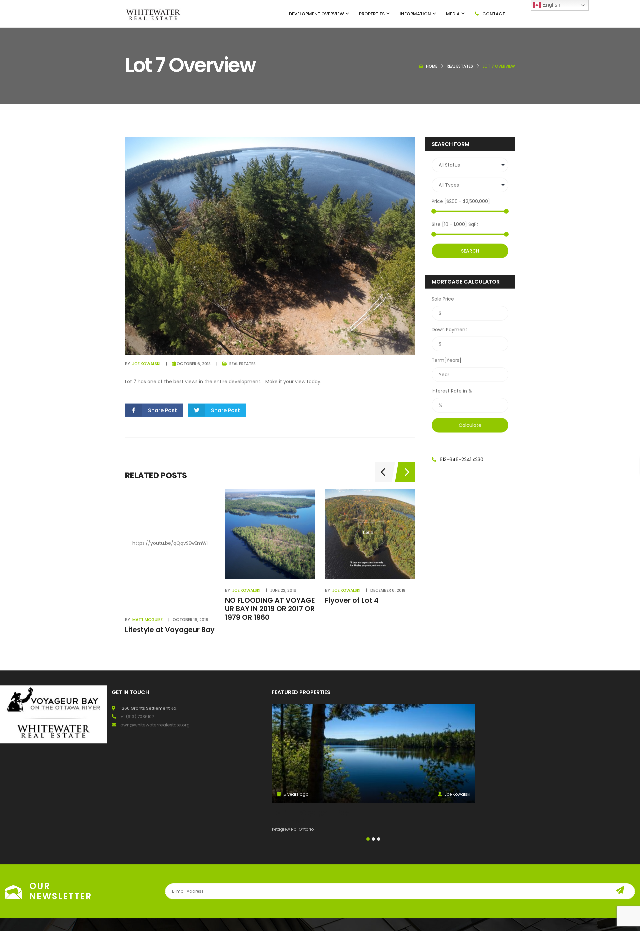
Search (470, 251)
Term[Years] (446, 360)
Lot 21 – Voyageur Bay (310, 812)
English (550, 5)
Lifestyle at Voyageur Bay (170, 629)
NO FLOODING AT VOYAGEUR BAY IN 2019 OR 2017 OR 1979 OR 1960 (270, 608)
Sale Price (443, 299)
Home (431, 66)
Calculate (470, 425)
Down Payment (449, 329)
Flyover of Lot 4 (352, 600)
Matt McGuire (147, 619)
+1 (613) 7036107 (137, 716)
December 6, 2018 (387, 590)
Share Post (162, 410)
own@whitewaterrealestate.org (155, 725)
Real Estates (460, 66)
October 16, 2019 (190, 619)
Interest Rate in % (452, 391)
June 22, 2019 (283, 590)
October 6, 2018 (194, 364)
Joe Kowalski (146, 364)
